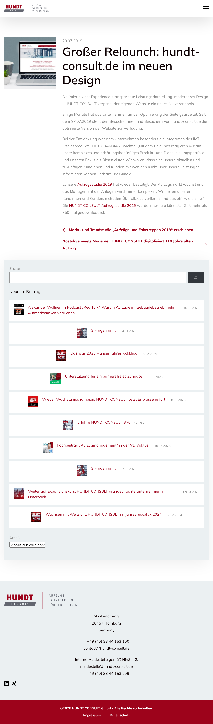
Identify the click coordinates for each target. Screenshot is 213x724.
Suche (14, 268)
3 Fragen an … (103, 330)
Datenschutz (120, 715)
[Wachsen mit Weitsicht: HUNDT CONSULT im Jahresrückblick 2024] (36, 517)
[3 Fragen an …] (82, 333)
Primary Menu (206, 8)
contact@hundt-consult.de (106, 648)
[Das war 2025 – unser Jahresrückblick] (61, 356)
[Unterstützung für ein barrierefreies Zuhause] (55, 379)
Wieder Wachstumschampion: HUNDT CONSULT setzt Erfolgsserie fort (103, 399)
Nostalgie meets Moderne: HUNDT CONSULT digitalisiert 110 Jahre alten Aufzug (127, 244)
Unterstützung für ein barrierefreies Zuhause (103, 376)
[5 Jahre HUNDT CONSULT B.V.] (68, 425)
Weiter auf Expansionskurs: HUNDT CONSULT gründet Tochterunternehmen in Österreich (96, 494)
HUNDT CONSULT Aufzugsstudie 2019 (102, 205)
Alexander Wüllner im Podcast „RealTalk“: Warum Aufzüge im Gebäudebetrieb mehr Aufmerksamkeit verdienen (101, 310)
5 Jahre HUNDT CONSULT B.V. (103, 422)
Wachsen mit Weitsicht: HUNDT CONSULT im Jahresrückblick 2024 (104, 514)
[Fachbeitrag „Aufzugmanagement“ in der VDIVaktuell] (48, 448)
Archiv (15, 537)
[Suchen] (196, 277)
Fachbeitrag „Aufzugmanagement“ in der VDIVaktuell (103, 445)
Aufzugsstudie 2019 (94, 184)
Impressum (92, 715)
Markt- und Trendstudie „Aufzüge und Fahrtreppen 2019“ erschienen (131, 229)
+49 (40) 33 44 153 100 (108, 641)
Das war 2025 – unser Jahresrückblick (104, 353)
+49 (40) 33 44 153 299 (108, 673)
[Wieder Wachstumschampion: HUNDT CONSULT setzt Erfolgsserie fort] (33, 402)
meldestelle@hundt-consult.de (106, 666)
